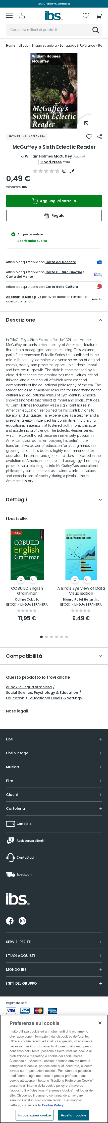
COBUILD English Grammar (27, 591)
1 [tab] (54, 125)
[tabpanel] (54, 91)
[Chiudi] (99, 1022)
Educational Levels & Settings (55, 698)
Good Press (51, 162)
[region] (54, 1069)
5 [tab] (62, 637)
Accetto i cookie (73, 1115)
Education (15, 698)
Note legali (17, 711)
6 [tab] (67, 637)
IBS (24, 187)
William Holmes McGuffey (48, 156)
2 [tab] (46, 637)
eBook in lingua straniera (29, 687)
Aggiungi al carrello (57, 200)
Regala (58, 215)
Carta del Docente (60, 262)
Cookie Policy (53, 1105)
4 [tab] (57, 637)
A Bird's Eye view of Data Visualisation (81, 591)
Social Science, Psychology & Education (42, 692)
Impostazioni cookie (34, 1115)
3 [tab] (51, 637)
